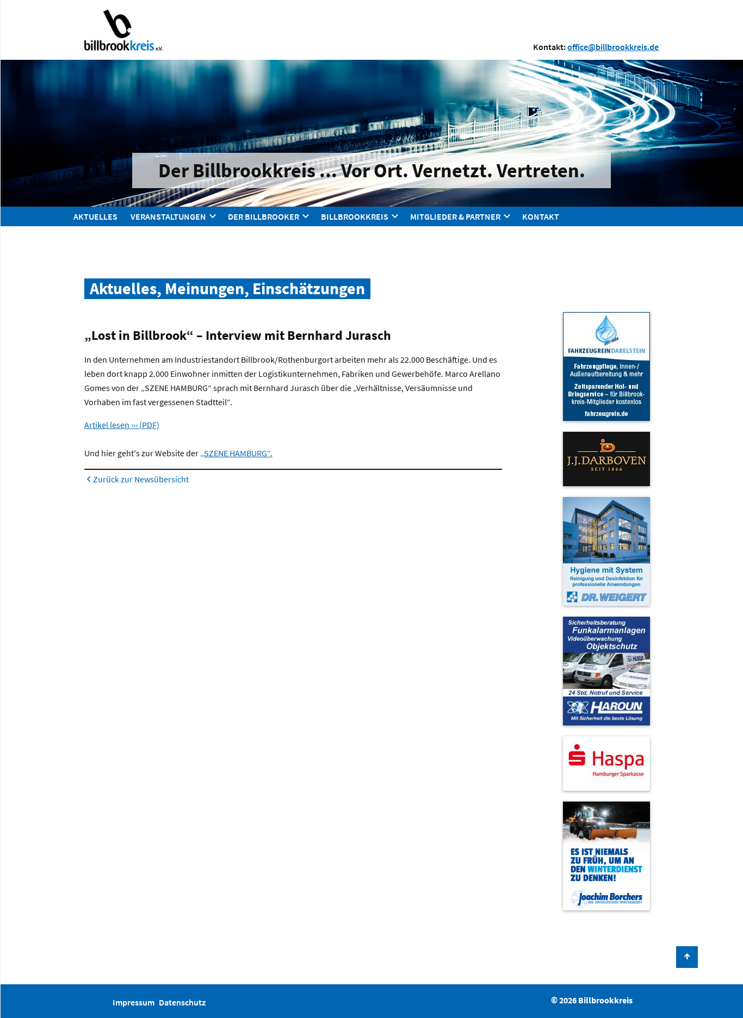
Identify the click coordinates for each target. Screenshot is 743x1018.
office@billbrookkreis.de (613, 46)
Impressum (133, 1002)
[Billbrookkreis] (123, 29)
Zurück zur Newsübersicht (141, 479)
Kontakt (540, 216)
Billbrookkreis (354, 216)
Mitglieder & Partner (455, 216)
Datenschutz (182, 1002)
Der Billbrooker (263, 216)
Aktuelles (95, 216)
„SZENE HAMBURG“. (236, 453)
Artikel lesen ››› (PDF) (121, 424)
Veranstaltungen (168, 216)
